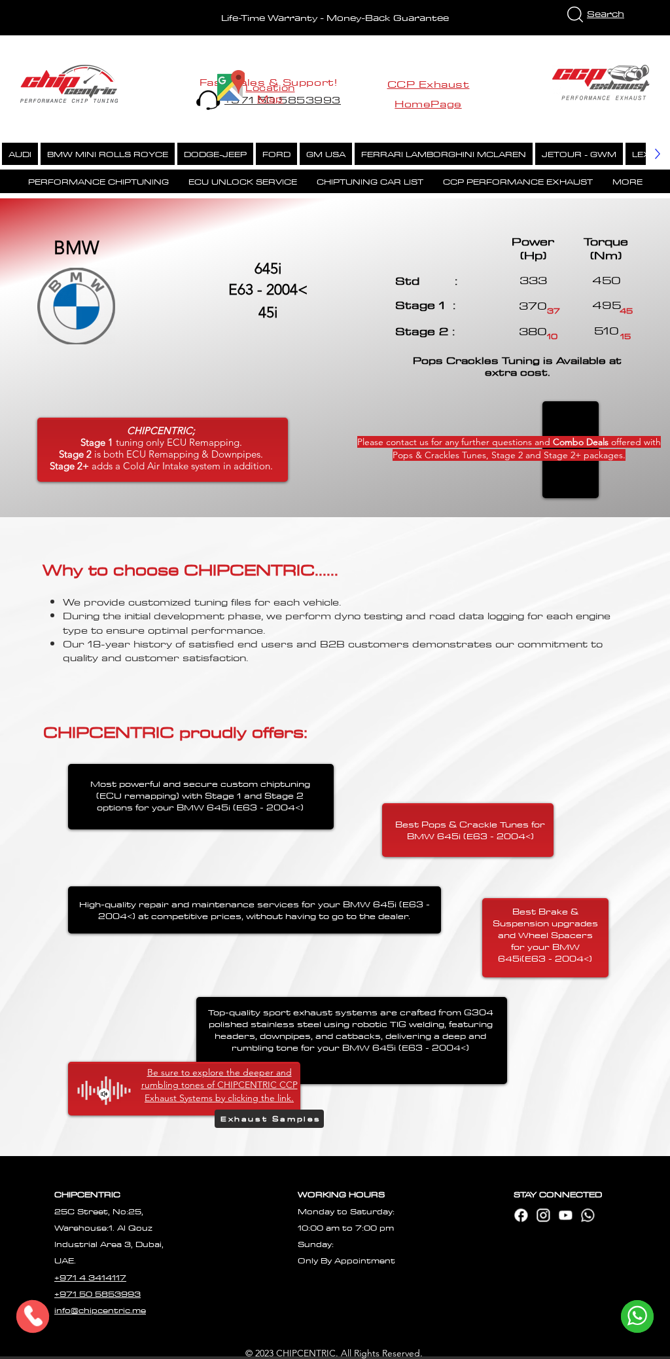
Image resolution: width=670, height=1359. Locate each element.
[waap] (587, 1215)
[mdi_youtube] (565, 1215)
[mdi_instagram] (543, 1215)
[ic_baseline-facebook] (521, 1215)
